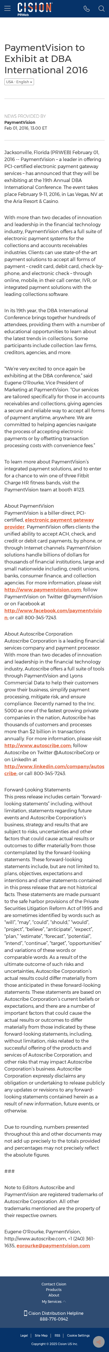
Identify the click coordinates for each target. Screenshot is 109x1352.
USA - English (18, 82)
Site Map (41, 1335)
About (54, 1295)
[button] (86, 8)
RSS (57, 1335)
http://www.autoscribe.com (37, 745)
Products (54, 1289)
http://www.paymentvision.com (42, 590)
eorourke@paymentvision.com (53, 1245)
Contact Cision (54, 1284)
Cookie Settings (78, 1335)
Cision (62, 1344)
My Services (52, 1301)
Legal (24, 1335)
